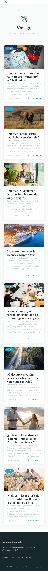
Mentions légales (17, 557)
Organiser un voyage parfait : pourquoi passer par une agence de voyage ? (24, 314)
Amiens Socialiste (12, 541)
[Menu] (43, 2)
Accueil (20, 11)
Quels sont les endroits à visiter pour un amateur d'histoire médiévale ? (22, 438)
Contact (29, 557)
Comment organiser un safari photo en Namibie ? (23, 135)
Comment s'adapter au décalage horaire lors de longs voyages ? (22, 194)
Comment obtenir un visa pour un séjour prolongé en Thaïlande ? (23, 76)
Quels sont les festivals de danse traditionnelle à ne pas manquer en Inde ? (23, 499)
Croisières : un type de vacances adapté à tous (21, 253)
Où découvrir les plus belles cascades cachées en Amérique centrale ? (23, 378)
